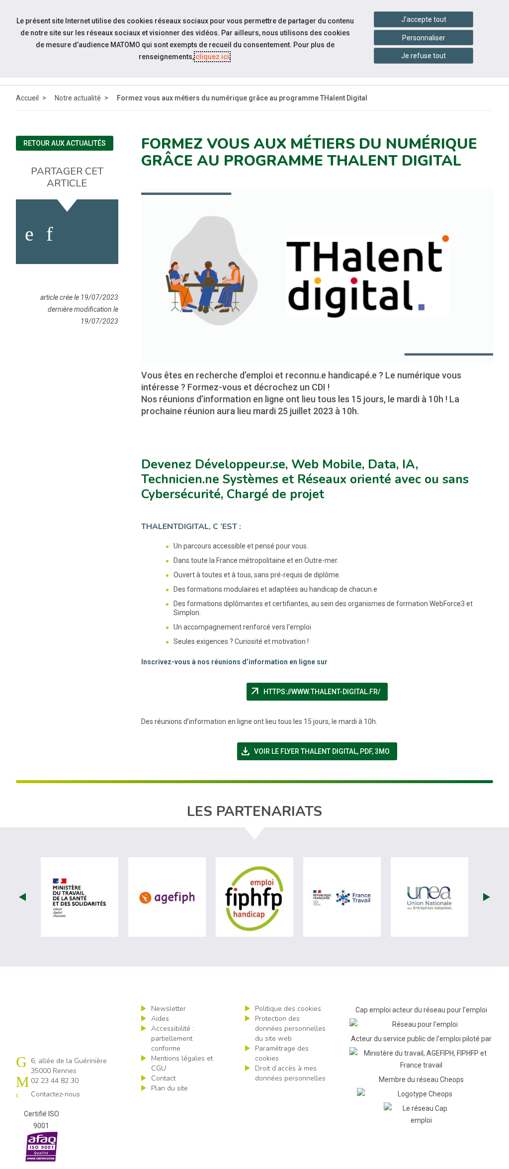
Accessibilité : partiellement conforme (172, 1038)
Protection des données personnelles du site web (290, 1028)
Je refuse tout (423, 56)
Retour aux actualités (64, 143)
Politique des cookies (288, 1008)
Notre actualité (78, 98)
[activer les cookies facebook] (29, 234)
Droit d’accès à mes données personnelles (290, 1073)
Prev (22, 897)
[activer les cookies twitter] (73, 234)
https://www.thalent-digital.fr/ (318, 692)
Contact (163, 1078)
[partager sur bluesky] (101, 234)
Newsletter (168, 1008)
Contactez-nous (55, 1094)
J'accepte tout (423, 19)
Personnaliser (423, 38)
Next (486, 897)
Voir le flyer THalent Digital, (319, 751)
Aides (160, 1018)
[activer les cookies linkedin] (49, 234)
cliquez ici (212, 57)
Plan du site (169, 1088)
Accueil (27, 98)
